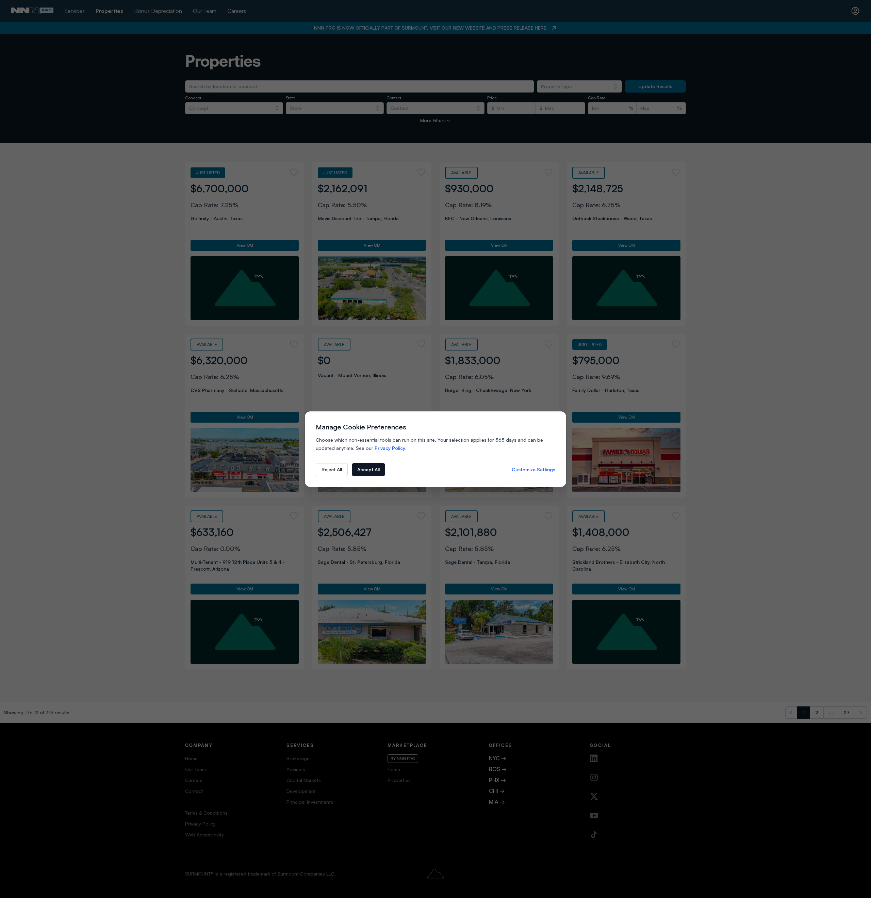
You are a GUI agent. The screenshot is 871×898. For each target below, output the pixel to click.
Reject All (332, 469)
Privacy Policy (390, 448)
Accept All (368, 469)
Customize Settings (533, 469)
